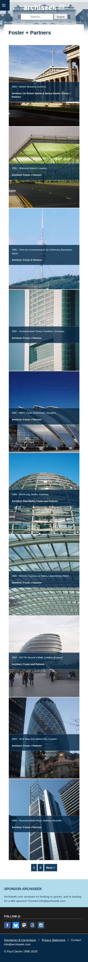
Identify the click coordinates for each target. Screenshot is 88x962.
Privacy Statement (53, 940)
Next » (50, 867)
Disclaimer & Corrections (20, 940)
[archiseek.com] (44, 9)
